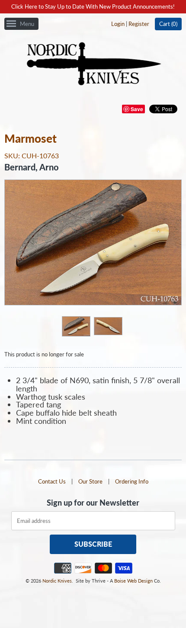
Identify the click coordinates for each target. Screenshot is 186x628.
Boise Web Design (133, 580)
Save (137, 109)
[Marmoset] (76, 326)
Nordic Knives (57, 580)
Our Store (90, 481)
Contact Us (52, 481)
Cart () (168, 23)
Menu (27, 23)
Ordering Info (131, 481)
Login (118, 23)
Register (138, 23)
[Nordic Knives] (93, 64)
